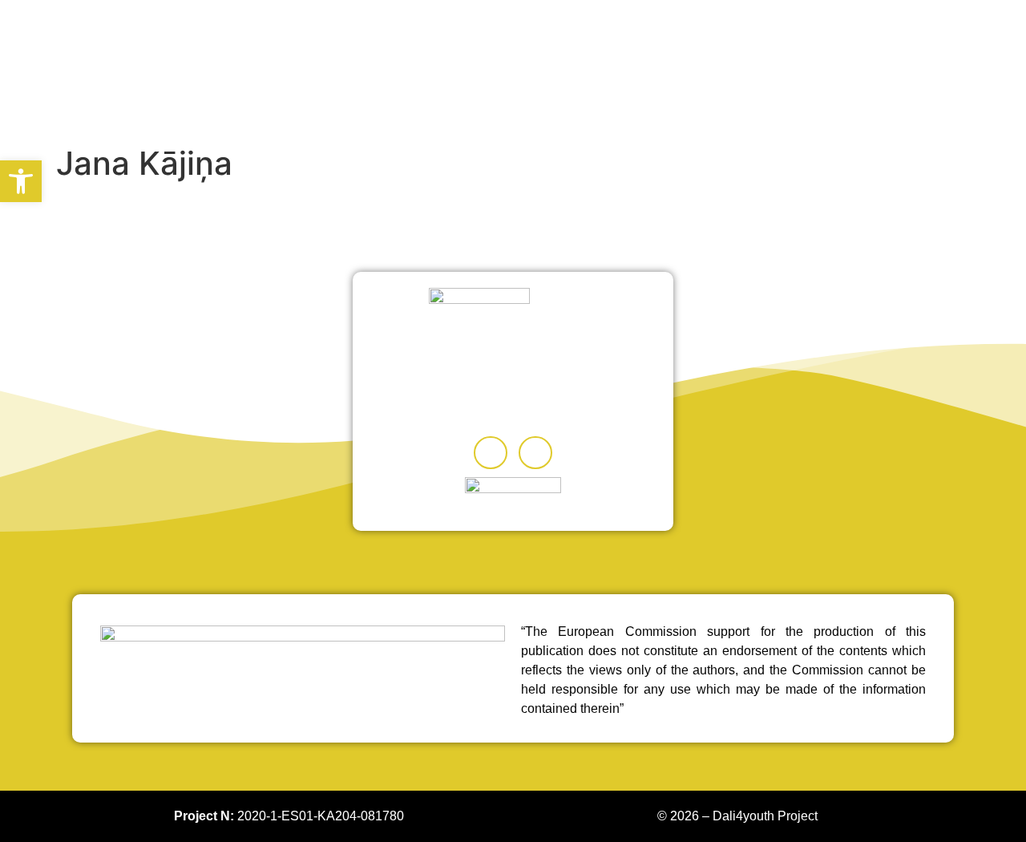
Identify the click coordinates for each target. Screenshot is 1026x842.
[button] (21, 181)
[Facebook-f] (490, 453)
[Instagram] (535, 453)
